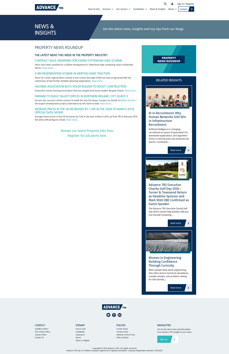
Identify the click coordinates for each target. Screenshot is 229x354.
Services (106, 9)
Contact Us (39, 338)
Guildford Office (41, 329)
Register (190, 4)
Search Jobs (94, 9)
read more (175, 150)
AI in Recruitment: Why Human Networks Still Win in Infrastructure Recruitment (167, 118)
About (171, 9)
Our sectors (122, 9)
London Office (41, 335)
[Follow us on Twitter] (108, 315)
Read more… (48, 68)
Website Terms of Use (125, 335)
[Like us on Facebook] (114, 315)
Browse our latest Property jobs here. (87, 131)
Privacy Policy (122, 332)
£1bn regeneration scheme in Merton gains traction (72, 73)
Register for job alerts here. (87, 136)
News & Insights (158, 9)
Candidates (138, 9)
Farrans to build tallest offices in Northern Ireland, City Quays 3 (81, 96)
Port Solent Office (42, 332)
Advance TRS (113, 348)
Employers (80, 335)
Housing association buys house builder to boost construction (80, 86)
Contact (183, 9)
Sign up (163, 339)
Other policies (122, 338)
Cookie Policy (122, 329)
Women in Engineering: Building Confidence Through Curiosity (165, 261)
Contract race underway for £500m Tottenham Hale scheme (78, 60)
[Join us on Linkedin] (120, 315)
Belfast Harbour (128, 100)
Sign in (180, 4)
